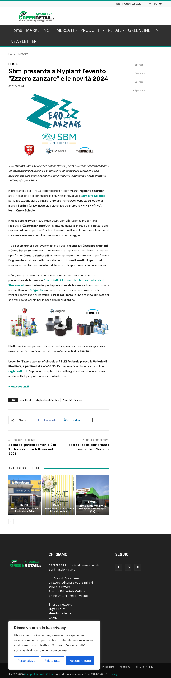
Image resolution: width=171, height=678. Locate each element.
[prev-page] (11, 521)
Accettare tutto (80, 660)
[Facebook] (150, 3)
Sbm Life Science (73, 400)
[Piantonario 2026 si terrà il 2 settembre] (58, 495)
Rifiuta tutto (52, 660)
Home (16, 30)
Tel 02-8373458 (144, 667)
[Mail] (160, 3)
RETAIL (115, 30)
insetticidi (25, 400)
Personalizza (26, 660)
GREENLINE (139, 30)
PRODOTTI (90, 30)
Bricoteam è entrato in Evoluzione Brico (25, 510)
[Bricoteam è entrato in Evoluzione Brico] (24, 495)
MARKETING (38, 30)
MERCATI (65, 30)
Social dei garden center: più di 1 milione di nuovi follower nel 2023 (32, 449)
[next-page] (17, 521)
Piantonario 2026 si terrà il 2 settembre (59, 510)
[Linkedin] (155, 3)
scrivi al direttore (59, 587)
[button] (158, 30)
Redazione (124, 667)
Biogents (36, 290)
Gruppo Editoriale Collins (39, 674)
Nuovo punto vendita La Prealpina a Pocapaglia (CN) (93, 509)
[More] (92, 420)
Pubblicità (108, 667)
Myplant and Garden (47, 400)
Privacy (113, 674)
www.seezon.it (18, 386)
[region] (54, 645)
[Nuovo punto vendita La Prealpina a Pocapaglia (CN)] (92, 495)
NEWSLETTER (23, 41)
